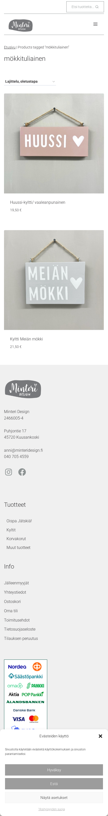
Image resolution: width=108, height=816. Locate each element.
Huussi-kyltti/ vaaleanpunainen (37, 202)
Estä (54, 784)
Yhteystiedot (15, 592)
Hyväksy (54, 770)
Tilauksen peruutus (21, 638)
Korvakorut (16, 538)
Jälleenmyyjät (16, 583)
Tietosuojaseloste (19, 629)
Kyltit (11, 530)
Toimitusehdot (17, 620)
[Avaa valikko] (95, 24)
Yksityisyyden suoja (51, 809)
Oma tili (11, 610)
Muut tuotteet (18, 547)
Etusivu (10, 47)
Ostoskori (12, 601)
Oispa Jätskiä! (19, 521)
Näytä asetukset (54, 797)
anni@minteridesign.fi (23, 450)
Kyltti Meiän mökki (26, 339)
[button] (100, 736)
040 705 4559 (16, 456)
